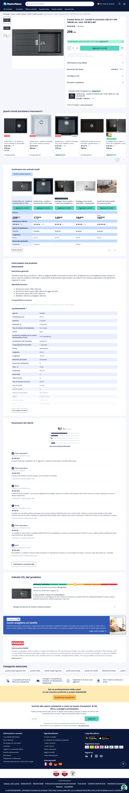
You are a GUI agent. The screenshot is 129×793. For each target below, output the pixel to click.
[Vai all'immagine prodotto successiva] (59, 42)
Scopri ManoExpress (51, 755)
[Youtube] (101, 756)
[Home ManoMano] (12, 4)
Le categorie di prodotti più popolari (56, 740)
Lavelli (29, 14)
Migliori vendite (49, 752)
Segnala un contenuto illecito (13, 749)
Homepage (6, 14)
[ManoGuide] (124, 787)
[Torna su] (123, 764)
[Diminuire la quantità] (69, 48)
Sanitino (76, 105)
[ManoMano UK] (50, 764)
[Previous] (109, 250)
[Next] (114, 250)
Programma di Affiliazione (12, 758)
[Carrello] (124, 4)
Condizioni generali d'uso (97, 783)
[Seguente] (123, 159)
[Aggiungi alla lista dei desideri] (122, 48)
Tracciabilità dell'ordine (11, 737)
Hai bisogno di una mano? (12, 743)
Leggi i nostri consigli (96, 631)
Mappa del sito (26, 783)
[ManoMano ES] (60, 764)
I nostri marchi (49, 746)
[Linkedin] (86, 756)
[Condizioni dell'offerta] (123, 41)
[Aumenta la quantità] (77, 48)
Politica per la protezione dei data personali (60, 783)
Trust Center (82, 783)
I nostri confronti (49, 743)
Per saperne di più (84, 725)
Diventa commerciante (11, 752)
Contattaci (6, 746)
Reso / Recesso (8, 740)
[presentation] (114, 607)
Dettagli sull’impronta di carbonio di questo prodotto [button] (32, 607)
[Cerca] (27, 3)
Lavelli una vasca (37, 14)
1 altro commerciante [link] (86, 105)
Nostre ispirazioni (50, 749)
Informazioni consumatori (116, 783)
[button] (95, 94)
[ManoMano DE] (55, 764)
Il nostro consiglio (50, 737)
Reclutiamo (7, 755)
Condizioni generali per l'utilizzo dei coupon (18, 761)
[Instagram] (96, 756)
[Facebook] (91, 756)
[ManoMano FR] (45, 764)
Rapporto (59, 787)
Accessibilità (68, 787)
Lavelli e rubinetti (21, 14)
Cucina (13, 14)
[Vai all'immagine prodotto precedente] (16, 42)
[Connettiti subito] (119, 4)
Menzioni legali (38, 783)
